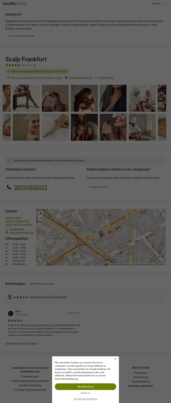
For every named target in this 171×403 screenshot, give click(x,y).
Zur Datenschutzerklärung (85, 399)
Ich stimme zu (85, 386)
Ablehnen (85, 393)
